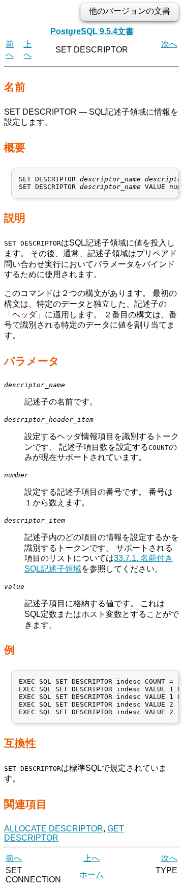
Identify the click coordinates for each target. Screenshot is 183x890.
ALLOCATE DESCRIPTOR (53, 828)
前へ (14, 858)
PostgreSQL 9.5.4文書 (92, 31)
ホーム (91, 874)
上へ (91, 858)
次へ (169, 44)
